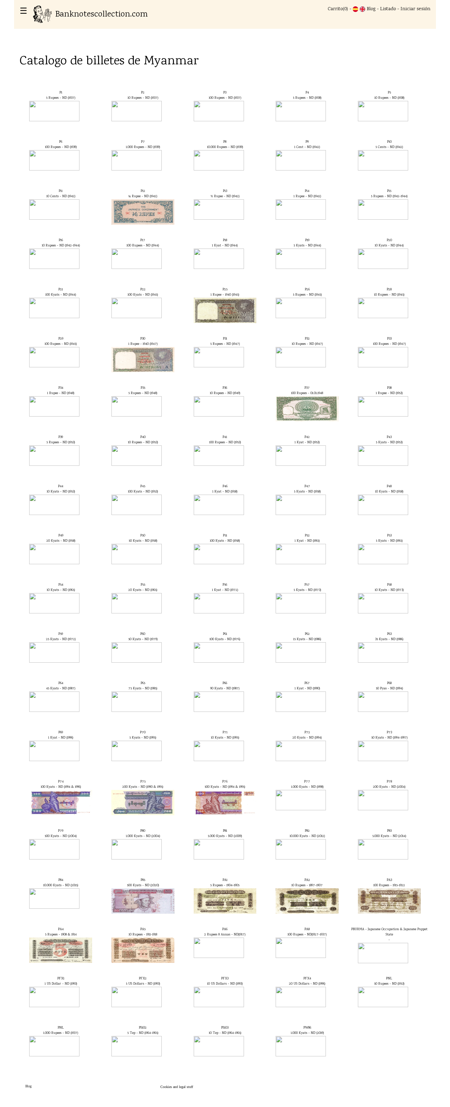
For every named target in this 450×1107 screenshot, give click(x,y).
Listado (388, 9)
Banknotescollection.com (101, 14)
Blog (371, 9)
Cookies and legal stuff (176, 1087)
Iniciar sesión (415, 9)
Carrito (335, 9)
